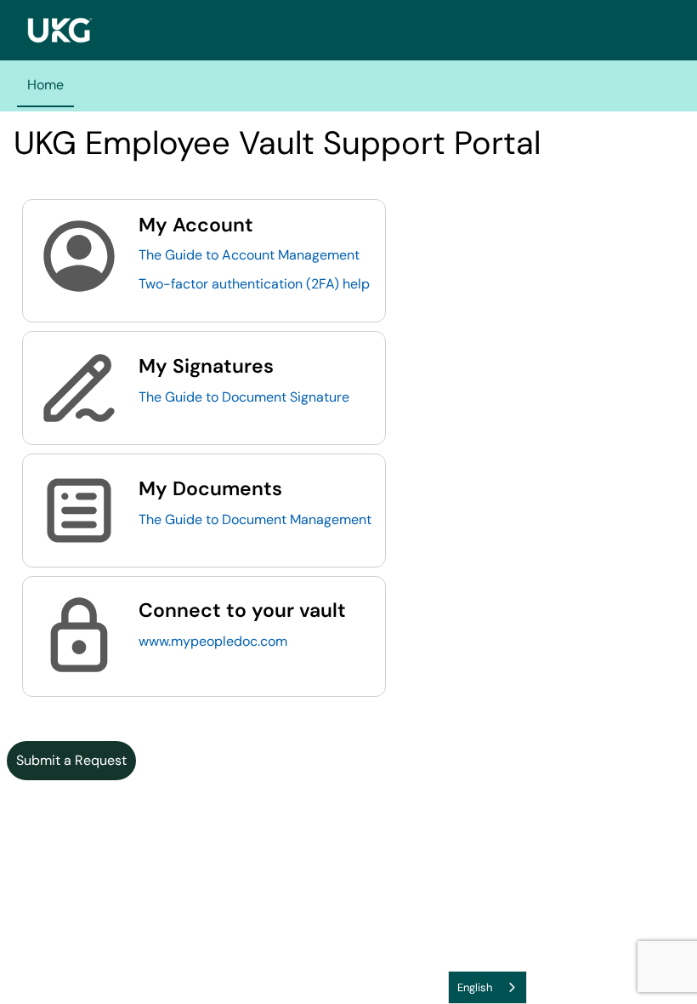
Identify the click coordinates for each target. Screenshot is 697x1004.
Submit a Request (71, 760)
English (474, 987)
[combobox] (487, 987)
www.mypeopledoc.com (213, 641)
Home (45, 85)
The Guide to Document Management (255, 519)
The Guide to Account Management (249, 255)
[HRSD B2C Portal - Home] (59, 30)
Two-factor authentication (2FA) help (254, 284)
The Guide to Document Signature (244, 397)
